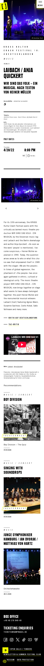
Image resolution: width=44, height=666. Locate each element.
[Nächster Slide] (37, 208)
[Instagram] (11, 639)
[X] (18, 639)
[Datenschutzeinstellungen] (4, 661)
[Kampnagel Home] (4, 5)
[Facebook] (5, 639)
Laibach (10, 366)
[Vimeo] (36, 639)
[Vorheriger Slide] (6, 208)
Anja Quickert (18, 366)
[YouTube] (30, 639)
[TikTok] (24, 639)
